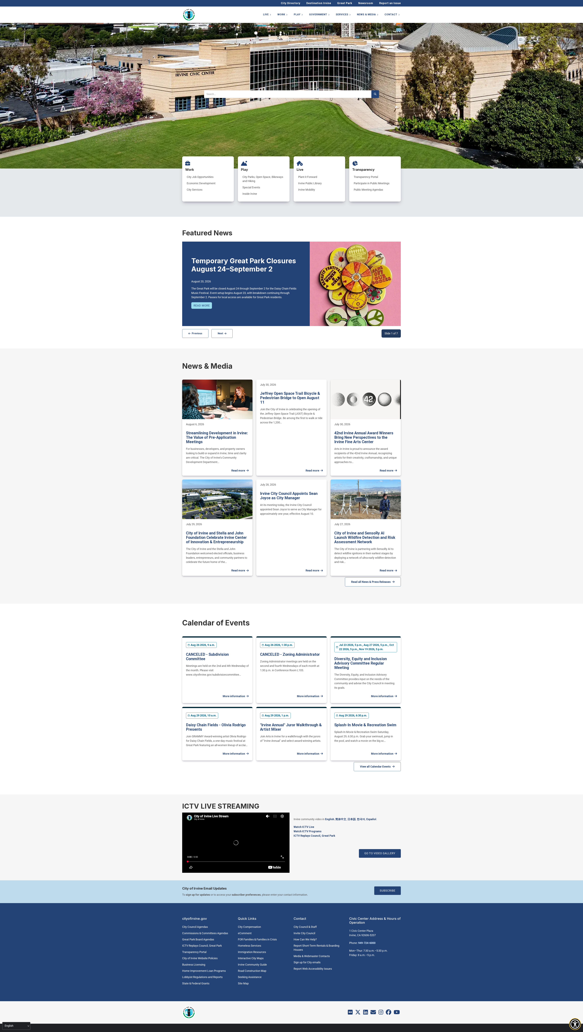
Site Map (243, 983)
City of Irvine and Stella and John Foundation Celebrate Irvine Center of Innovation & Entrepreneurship (216, 537)
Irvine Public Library (310, 183)
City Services (194, 189)
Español (371, 819)
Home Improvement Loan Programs (204, 970)
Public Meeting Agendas (368, 189)
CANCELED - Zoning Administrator (290, 654)
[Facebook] (388, 1013)
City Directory (290, 3)
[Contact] (373, 1013)
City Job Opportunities (200, 176)
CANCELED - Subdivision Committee (207, 656)
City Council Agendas (195, 926)
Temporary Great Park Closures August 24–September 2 (243, 265)
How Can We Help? (305, 939)
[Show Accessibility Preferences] (575, 1024)
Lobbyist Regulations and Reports (202, 977)
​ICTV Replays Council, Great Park (314, 835)
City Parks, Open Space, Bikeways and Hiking (262, 179)
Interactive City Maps (251, 958)
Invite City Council (304, 933)
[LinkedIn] (365, 1013)
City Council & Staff (305, 926)
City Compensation (249, 926)
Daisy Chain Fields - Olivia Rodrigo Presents (216, 727)
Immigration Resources (252, 952)
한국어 (361, 819)
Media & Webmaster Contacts (312, 956)
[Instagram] (380, 1013)
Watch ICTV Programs (307, 831)
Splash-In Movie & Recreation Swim (365, 725)
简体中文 (340, 819)
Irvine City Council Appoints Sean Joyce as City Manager (289, 495)
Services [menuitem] (343, 15)
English (329, 819)
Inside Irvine (249, 193)
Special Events (251, 187)
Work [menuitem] (282, 15)
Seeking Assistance (250, 977)
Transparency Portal (366, 176)
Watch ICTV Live (304, 826)
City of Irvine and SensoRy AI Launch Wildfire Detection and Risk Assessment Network (364, 537)
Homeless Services (249, 945)
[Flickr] (350, 1013)
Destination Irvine (318, 3)
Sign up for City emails (307, 962)
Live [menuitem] (267, 15)
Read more (202, 305)
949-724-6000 (366, 942)
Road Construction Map (252, 970)
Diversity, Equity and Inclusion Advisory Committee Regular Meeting (360, 663)
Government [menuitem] (319, 15)
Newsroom (365, 3)
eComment (245, 933)
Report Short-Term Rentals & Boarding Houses (316, 947)
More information (234, 696)
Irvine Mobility (306, 189)
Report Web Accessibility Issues (313, 968)
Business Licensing (193, 964)
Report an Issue (390, 3)
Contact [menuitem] (392, 15)
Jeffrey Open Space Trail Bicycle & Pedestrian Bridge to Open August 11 (290, 397)
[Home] (189, 14)
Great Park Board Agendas (198, 939)
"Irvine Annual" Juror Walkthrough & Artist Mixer (291, 727)
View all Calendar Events (375, 766)
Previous (197, 333)
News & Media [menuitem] (368, 15)
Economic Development (201, 183)
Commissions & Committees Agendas (205, 933)
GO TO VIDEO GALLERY (379, 853)
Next (220, 333)
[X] (358, 1013)
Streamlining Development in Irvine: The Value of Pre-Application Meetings (217, 437)
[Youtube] (397, 1013)
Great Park (344, 3)
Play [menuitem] (298, 15)
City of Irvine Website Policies (200, 958)
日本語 (352, 819)
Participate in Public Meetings (371, 183)
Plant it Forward (307, 176)
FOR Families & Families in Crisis (257, 939)
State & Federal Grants (195, 983)
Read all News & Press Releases (371, 581)
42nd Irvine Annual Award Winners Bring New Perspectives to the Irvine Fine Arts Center (363, 437)
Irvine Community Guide (252, 964)
